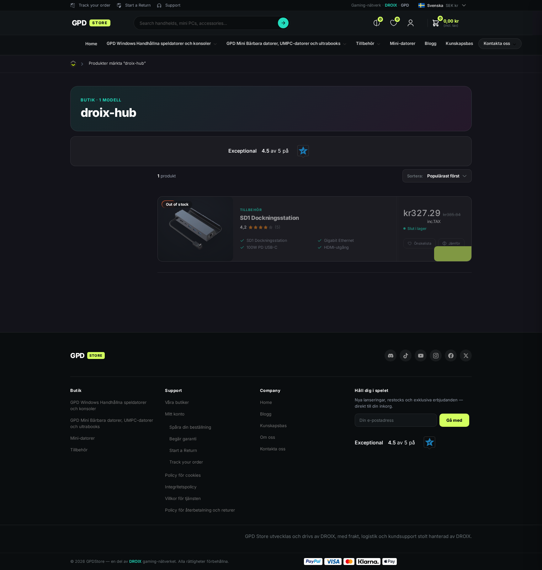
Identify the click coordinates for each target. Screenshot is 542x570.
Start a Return (183, 450)
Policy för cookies (183, 475)
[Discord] (390, 355)
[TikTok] (406, 355)
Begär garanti (182, 438)
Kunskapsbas (273, 425)
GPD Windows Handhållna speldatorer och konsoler (108, 405)
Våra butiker (177, 402)
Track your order (186, 461)
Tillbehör (79, 449)
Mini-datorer (82, 438)
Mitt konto (174, 413)
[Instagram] (436, 355)
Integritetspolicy (181, 486)
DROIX (391, 5)
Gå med (454, 420)
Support (172, 5)
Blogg (265, 413)
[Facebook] (451, 355)
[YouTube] (421, 355)
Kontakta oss (272, 448)
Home (266, 402)
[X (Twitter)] (466, 355)
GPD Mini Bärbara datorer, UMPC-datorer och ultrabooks (111, 423)
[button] (445, 23)
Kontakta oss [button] (497, 43)
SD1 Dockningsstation (269, 217)
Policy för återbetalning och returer (200, 510)
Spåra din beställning (190, 427)
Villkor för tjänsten (183, 498)
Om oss (267, 437)
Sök (283, 23)
